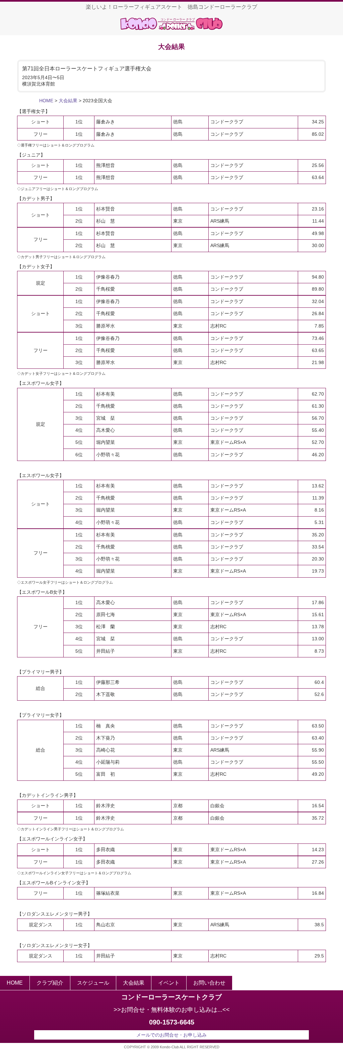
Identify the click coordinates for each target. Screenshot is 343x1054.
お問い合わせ (209, 983)
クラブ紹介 (50, 983)
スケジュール (93, 983)
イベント (169, 983)
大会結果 (68, 100)
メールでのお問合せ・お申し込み (171, 1035)
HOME (46, 100)
